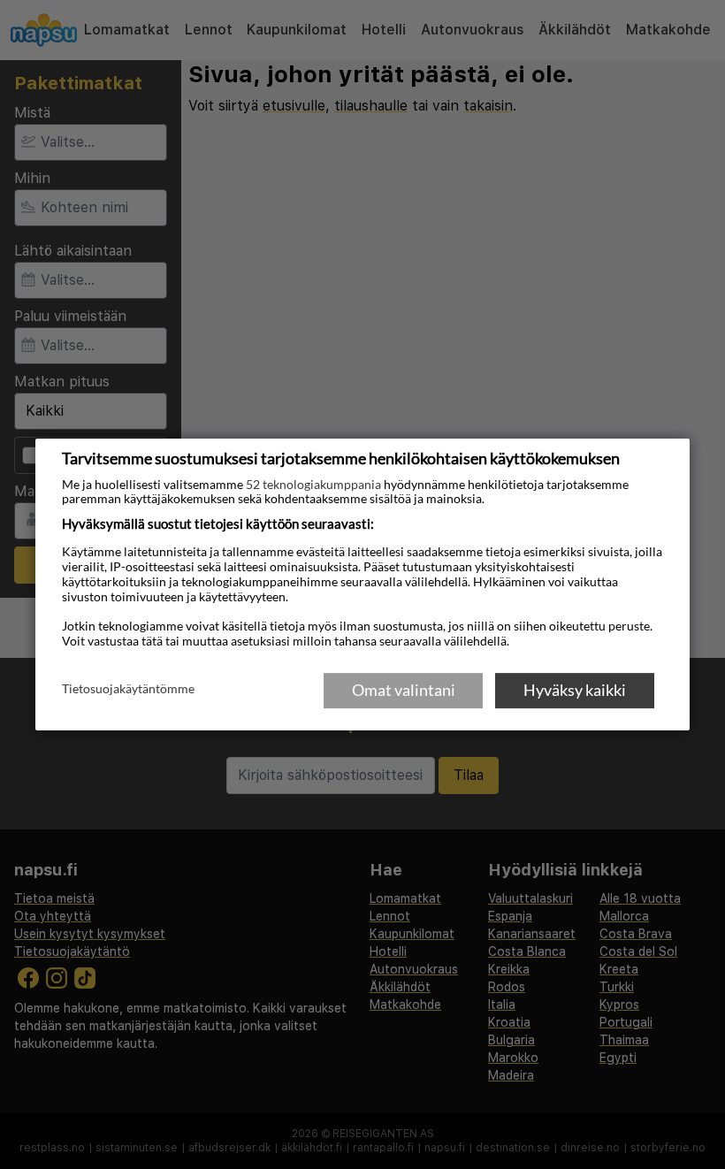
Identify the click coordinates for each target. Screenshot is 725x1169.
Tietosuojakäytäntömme (128, 689)
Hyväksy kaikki (574, 689)
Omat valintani (403, 689)
